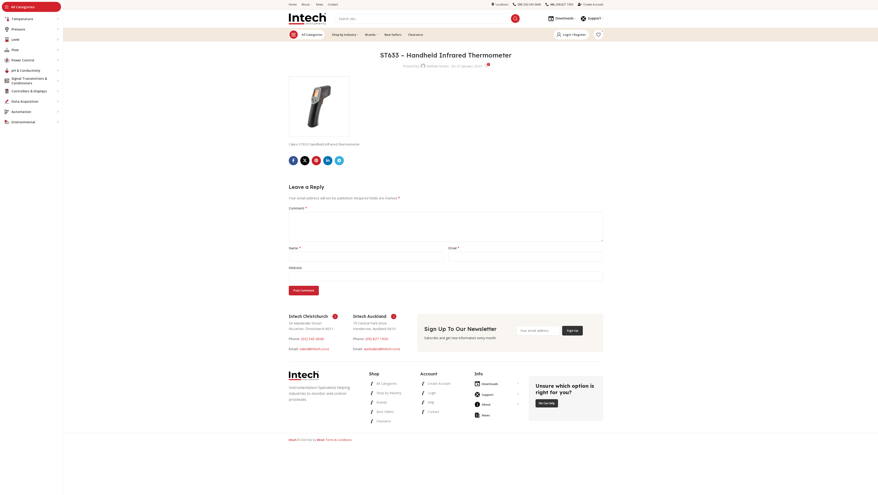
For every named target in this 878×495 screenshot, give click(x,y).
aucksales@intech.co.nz (381, 348)
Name (295, 247)
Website (295, 267)
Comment (298, 208)
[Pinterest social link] (316, 160)
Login (432, 393)
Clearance (383, 421)
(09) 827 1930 (376, 338)
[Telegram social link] (339, 160)
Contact (433, 412)
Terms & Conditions (339, 440)
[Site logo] (307, 18)
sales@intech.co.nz (314, 348)
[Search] (515, 18)
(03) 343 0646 (312, 338)
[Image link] (304, 375)
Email (454, 247)
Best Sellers (385, 412)
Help (431, 402)
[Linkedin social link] (327, 160)
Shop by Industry (388, 393)
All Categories (312, 35)
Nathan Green (438, 66)
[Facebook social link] (293, 160)
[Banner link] (566, 398)
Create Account (439, 383)
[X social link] (304, 160)
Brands (381, 402)
